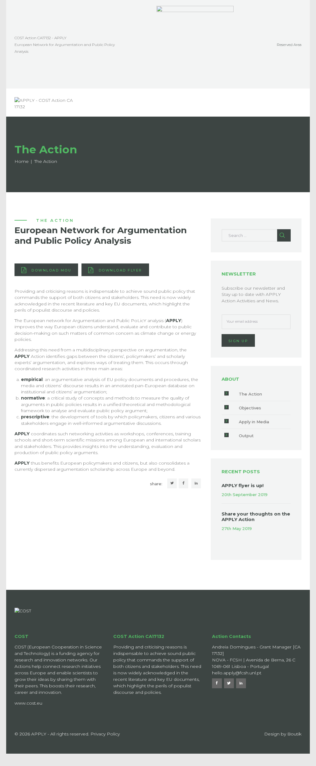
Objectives (250, 407)
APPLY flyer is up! (243, 485)
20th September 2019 (245, 494)
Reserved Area (289, 44)
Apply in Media (254, 421)
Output (246, 435)
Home (22, 161)
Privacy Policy (105, 734)
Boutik (294, 734)
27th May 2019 (237, 528)
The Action (250, 393)
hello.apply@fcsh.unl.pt (236, 673)
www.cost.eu (28, 703)
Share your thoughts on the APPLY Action (256, 516)
